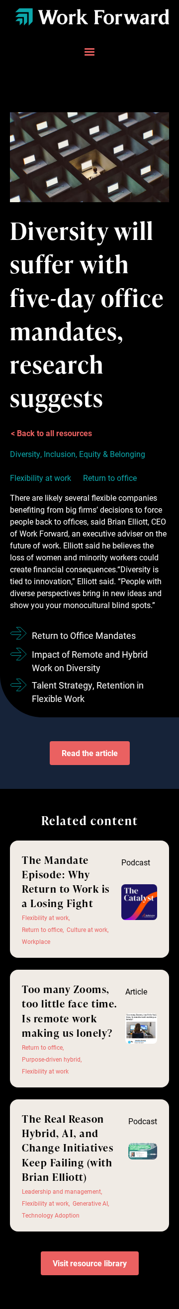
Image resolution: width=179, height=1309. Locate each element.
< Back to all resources (51, 433)
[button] (89, 52)
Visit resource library (90, 1263)
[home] (89, 17)
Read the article (90, 753)
